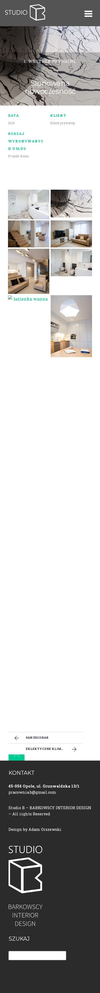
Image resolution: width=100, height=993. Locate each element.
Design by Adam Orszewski (35, 829)
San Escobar (37, 737)
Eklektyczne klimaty (47, 749)
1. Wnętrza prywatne (50, 61)
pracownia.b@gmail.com (32, 792)
